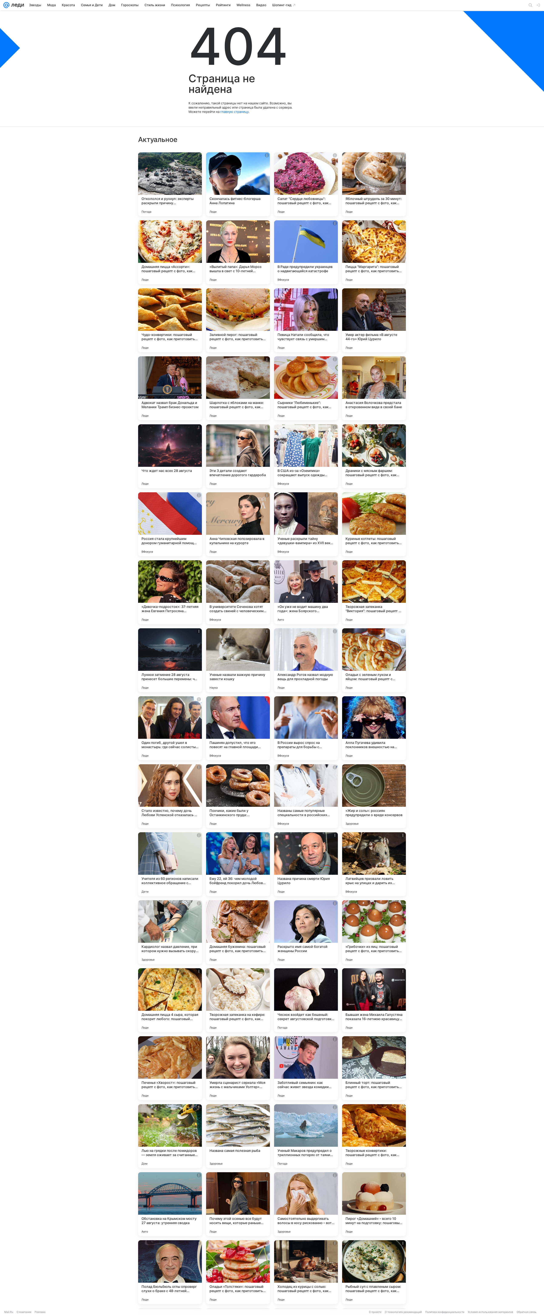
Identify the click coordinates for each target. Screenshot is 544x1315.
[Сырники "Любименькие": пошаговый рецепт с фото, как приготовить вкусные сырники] (306, 388)
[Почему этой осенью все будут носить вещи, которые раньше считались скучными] (238, 1204)
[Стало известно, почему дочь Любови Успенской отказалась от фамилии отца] (170, 796)
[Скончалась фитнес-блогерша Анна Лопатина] (238, 184)
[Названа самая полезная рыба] (238, 1136)
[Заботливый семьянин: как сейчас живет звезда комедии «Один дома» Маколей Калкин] (306, 1068)
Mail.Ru (8, 1312)
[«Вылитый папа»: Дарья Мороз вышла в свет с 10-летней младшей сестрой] (238, 252)
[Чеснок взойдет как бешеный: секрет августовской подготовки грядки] (306, 1000)
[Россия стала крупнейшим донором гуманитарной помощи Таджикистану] (170, 524)
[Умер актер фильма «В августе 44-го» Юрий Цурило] (374, 320)
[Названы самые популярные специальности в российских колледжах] (306, 796)
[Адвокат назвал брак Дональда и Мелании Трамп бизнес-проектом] (170, 388)
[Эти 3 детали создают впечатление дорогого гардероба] (238, 456)
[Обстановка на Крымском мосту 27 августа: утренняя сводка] (170, 1204)
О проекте (375, 1312)
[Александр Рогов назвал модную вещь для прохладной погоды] (306, 660)
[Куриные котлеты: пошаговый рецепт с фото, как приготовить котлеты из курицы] (374, 524)
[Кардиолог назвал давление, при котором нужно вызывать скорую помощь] (170, 932)
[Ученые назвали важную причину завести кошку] (238, 660)
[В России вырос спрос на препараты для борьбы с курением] (306, 728)
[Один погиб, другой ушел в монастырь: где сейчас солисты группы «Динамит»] (170, 728)
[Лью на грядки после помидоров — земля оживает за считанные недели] (170, 1136)
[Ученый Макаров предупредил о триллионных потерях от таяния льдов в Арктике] (306, 1136)
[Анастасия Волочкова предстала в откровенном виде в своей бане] (374, 388)
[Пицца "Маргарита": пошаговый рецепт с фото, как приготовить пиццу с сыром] (374, 252)
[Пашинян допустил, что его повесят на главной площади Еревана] (238, 728)
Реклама (40, 1312)
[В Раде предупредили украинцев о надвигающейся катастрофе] (306, 252)
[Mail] (6, 5)
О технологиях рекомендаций (403, 1312)
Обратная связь (526, 1312)
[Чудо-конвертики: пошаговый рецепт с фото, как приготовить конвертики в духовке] (170, 320)
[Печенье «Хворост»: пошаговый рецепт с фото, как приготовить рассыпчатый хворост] (170, 1068)
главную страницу (234, 112)
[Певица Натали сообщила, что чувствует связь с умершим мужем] (306, 320)
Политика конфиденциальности (444, 1312)
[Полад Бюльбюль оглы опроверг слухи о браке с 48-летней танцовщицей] (170, 1272)
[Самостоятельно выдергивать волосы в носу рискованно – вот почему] (306, 1204)
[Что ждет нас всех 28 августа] (170, 456)
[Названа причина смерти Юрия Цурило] (306, 864)
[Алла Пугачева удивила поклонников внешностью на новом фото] (374, 728)
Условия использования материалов (490, 1312)
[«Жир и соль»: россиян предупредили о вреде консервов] (374, 796)
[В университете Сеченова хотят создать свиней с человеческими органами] (238, 592)
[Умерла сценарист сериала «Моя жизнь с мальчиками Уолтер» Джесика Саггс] (238, 1068)
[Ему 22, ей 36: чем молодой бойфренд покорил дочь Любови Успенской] (238, 864)
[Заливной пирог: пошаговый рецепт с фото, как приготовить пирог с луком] (238, 320)
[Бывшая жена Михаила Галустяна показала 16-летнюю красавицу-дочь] (374, 1000)
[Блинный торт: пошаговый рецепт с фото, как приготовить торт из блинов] (374, 1068)
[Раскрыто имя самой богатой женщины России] (306, 932)
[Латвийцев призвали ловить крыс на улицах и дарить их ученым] (374, 864)
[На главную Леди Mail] (16, 5)
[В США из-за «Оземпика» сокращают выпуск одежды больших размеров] (306, 456)
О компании (24, 1312)
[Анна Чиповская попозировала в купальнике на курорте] (238, 524)
